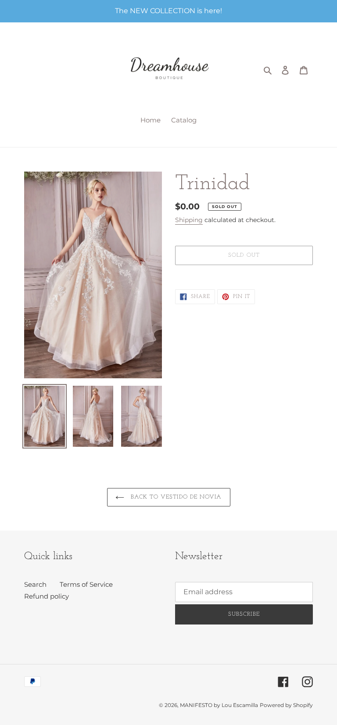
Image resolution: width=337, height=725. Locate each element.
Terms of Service (86, 584)
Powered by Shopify (286, 705)
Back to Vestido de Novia (175, 497)
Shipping (189, 220)
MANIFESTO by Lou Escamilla (219, 705)
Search (35, 584)
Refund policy (46, 596)
